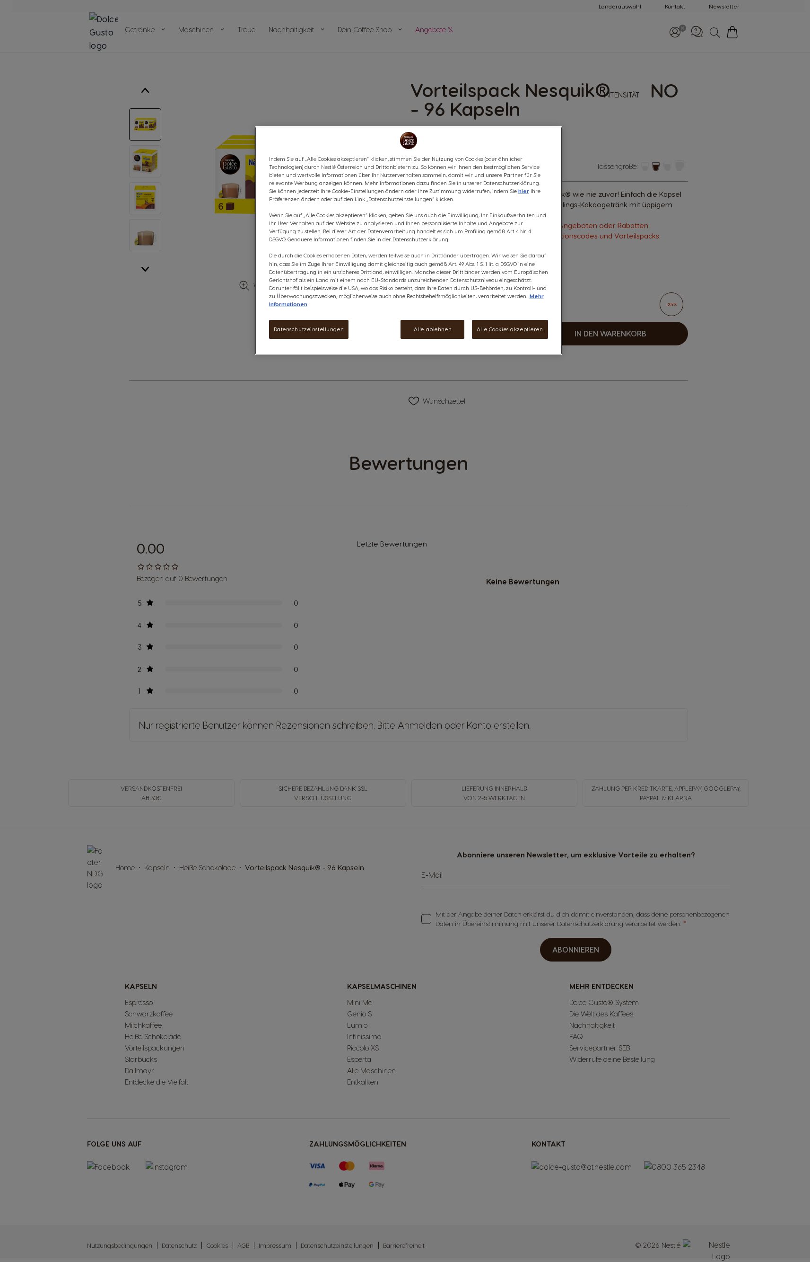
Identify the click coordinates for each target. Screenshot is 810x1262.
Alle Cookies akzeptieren (510, 329)
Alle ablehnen (433, 329)
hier (523, 191)
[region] (408, 240)
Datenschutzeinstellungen (309, 329)
